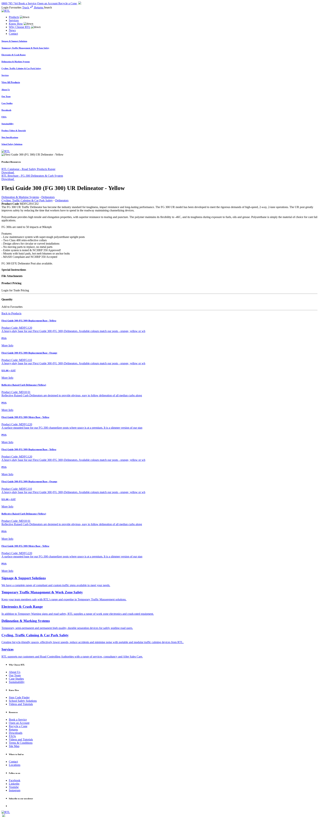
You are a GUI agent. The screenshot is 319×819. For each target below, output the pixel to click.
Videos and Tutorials (21, 704)
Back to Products (11, 313)
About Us (14, 672)
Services (14, 20)
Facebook (14, 780)
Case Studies (16, 678)
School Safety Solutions (23, 700)
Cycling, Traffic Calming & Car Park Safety (27, 200)
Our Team (15, 675)
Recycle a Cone (18, 726)
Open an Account (19, 722)
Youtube (14, 787)
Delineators (48, 197)
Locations (14, 764)
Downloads (15, 732)
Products (14, 17)
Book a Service (18, 719)
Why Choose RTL (19, 27)
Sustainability (17, 682)
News (12, 30)
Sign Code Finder (19, 697)
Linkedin (14, 783)
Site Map (14, 746)
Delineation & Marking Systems (20, 197)
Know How (16, 23)
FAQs (12, 736)
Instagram (14, 790)
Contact (13, 33)
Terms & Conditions (20, 742)
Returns (13, 729)
